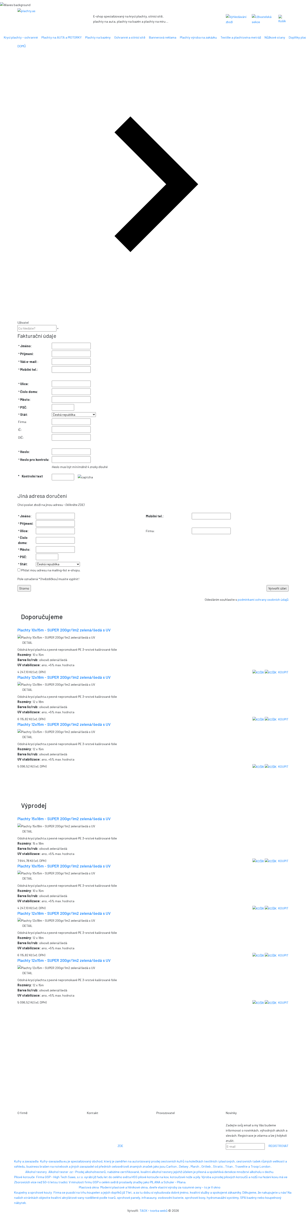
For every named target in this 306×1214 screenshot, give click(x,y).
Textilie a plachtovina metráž (240, 37)
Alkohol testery (36, 1172)
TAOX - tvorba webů (154, 1210)
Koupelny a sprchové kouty (33, 1192)
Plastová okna (89, 1187)
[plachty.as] (45, 10)
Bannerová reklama (162, 37)
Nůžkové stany (275, 37)
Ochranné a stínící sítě (129, 37)
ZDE (120, 1146)
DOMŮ (21, 46)
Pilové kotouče (24, 1177)
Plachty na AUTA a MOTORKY (61, 37)
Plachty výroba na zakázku (198, 37)
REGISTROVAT (279, 1146)
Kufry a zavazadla (26, 1161)
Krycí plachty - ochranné (21, 37)
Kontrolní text (32, 476)
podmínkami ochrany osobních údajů (263, 599)
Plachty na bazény (98, 37)
